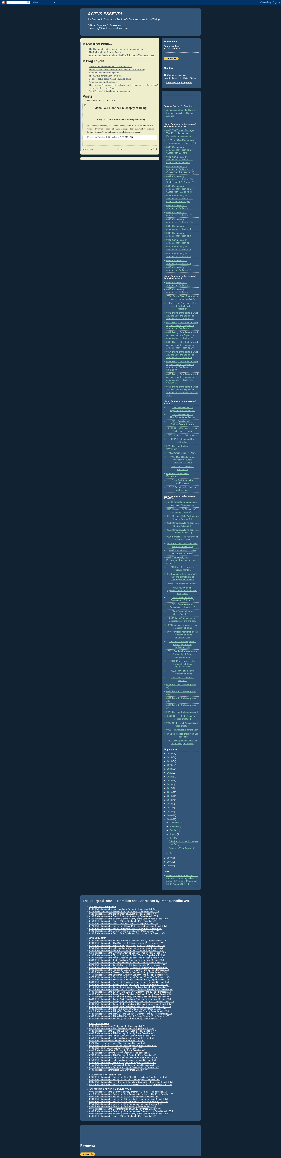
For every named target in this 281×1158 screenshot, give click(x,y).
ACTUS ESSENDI (105, 13)
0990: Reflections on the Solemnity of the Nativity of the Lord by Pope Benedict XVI (128, 1114)
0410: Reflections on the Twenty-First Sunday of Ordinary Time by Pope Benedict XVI (129, 987)
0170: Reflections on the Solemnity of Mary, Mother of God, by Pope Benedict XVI (128, 926)
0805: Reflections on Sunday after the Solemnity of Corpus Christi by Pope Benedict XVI (131, 1082)
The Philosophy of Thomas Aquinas (105, 52)
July (172, 838)
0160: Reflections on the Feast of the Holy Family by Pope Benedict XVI (123, 923)
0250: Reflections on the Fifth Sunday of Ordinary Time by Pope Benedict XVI (126, 948)
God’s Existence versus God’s (110, 66)
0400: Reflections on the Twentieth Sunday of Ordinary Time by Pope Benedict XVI (128, 984)
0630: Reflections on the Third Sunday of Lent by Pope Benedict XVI (121, 1033)
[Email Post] (131, 137)
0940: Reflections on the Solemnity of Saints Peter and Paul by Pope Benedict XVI (128, 1101)
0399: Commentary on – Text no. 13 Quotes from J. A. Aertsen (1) (180, 179)
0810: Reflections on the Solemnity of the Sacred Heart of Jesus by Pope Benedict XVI (130, 1084)
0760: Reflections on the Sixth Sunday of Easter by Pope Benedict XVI (122, 1062)
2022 (169, 769)
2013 (169, 800)
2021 (169, 773)
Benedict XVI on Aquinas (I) (182, 848)
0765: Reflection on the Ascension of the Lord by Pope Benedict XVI (121, 1065)
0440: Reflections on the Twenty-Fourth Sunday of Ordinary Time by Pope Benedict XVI (130, 994)
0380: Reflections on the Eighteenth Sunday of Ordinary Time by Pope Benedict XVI (129, 979)
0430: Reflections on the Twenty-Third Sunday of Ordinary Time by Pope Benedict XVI (130, 992)
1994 (169, 866)
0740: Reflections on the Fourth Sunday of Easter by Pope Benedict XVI (123, 1057)
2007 (169, 858)
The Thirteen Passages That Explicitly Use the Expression (123, 85)
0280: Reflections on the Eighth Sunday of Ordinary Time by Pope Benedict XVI (127, 955)
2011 (169, 808)
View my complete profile (179, 82)
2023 (169, 765)
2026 (169, 753)
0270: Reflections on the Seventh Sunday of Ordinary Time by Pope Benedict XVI (128, 953)
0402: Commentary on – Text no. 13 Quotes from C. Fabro (179, 150)
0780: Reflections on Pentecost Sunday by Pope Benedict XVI (118, 1070)
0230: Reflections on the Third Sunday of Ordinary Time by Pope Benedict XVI (126, 943)
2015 (169, 792)
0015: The (182, 730)
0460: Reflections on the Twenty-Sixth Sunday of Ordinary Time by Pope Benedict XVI (130, 999)
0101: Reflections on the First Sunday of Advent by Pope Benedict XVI (122, 909)
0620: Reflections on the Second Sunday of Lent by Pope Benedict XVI (123, 1031)
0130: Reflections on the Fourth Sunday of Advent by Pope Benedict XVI (123, 916)
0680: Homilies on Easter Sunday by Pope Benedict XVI (115, 1048)
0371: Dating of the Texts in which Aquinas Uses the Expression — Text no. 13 (182, 316)
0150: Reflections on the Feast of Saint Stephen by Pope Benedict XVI (122, 921)
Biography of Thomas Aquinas (103, 88)
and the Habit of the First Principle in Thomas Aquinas (121, 55)
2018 (169, 784)
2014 (169, 796)
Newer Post (87, 149)
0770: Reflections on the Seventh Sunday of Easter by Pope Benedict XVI (124, 1067)
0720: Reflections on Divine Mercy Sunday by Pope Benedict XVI (120, 1053)
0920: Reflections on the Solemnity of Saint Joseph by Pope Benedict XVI (124, 1096)
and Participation (104, 73)
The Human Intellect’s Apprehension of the (116, 49)
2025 (169, 757)
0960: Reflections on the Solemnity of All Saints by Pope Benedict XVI (122, 1106)
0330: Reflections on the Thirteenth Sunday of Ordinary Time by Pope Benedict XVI (128, 967)
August (173, 834)
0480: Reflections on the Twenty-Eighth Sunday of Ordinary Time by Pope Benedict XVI (130, 1004)
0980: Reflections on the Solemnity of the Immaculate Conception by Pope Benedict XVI (131, 1111)
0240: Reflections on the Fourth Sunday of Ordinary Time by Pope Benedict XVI (127, 945)
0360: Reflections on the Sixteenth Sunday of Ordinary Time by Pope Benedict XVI (128, 975)
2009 (169, 815)
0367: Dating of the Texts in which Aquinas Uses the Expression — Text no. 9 (182, 355)
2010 (169, 811)
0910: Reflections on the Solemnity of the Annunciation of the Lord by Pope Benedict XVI (131, 1094)
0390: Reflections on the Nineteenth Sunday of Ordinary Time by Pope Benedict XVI (129, 982)
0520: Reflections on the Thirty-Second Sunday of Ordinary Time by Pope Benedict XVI (130, 1014)
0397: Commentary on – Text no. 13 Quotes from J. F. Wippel (179, 199)
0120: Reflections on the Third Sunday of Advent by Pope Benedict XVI (123, 914)
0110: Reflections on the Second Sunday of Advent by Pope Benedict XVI (124, 911)
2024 (169, 761)
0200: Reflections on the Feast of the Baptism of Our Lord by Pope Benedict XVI (127, 933)
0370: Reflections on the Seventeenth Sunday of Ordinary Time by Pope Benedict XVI (130, 977)
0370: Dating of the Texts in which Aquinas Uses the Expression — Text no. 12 (182, 326)
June (172, 853)
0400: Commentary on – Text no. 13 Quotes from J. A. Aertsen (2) (180, 170)
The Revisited (105, 76)
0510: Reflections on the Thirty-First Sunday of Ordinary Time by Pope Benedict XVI (129, 1011)
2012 (169, 804)
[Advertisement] (118, 1136)
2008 (169, 819)
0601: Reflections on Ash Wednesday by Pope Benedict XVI (117, 1026)
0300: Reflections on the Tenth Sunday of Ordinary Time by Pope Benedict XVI (126, 960)
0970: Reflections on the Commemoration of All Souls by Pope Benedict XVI (125, 1109)
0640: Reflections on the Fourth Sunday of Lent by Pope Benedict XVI (122, 1036)
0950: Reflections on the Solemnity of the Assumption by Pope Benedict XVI (125, 1104)
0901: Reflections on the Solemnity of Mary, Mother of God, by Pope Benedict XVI (128, 1092)
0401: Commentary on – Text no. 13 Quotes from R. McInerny (179, 160)
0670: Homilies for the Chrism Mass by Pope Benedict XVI (117, 1043)
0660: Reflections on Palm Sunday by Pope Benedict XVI (116, 1040)
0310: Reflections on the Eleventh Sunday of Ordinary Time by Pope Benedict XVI (128, 962)
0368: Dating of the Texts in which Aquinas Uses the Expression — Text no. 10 (182, 345)
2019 (169, 781)
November (175, 826)
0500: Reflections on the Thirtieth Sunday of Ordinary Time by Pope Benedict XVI (127, 1009)
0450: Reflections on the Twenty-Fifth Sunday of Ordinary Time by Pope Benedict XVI (129, 997)
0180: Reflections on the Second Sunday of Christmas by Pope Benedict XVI (125, 928)
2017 (169, 788)
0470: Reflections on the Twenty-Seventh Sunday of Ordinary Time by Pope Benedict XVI (131, 1001)
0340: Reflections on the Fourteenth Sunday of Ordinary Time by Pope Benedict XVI (129, 970)
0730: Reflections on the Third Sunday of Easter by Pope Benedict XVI (122, 1055)
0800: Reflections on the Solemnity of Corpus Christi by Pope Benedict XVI (124, 1079)
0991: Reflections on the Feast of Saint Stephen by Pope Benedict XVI (122, 1116)
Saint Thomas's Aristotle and (109, 91)
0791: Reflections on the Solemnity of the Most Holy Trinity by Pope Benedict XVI (128, 1077)
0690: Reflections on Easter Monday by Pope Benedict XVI (117, 1050)
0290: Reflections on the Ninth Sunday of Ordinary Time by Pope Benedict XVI (126, 958)
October (174, 830)
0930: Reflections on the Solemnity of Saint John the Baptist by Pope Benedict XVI (128, 1099)
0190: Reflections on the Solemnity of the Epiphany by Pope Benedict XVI (124, 931)
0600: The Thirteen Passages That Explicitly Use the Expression (180, 133)
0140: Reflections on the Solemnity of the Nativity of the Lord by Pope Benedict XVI (128, 919)
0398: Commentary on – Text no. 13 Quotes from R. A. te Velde (179, 189)
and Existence (103, 82)
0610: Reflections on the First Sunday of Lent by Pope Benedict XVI (121, 1028)
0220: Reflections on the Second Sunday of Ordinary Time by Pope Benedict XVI (127, 940)
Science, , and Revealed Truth (110, 79)
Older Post (152, 149)
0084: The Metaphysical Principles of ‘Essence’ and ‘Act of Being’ (181, 560)
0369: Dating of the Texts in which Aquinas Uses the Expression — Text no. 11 (182, 335)
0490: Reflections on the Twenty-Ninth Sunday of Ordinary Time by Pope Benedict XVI (130, 1006)
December (175, 823)
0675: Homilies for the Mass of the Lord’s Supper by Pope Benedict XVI (123, 1045)
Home (120, 149)
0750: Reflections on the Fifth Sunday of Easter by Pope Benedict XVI (122, 1060)
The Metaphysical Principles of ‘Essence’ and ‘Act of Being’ (117, 70)
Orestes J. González (177, 75)
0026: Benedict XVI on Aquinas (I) (182, 712)
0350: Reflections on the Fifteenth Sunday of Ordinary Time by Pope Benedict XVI (128, 972)
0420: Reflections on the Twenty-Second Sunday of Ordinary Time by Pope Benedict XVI (131, 989)
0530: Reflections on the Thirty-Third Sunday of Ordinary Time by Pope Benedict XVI (129, 1016)
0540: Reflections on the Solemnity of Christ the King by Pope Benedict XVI (125, 1018)
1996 (169, 862)
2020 (169, 777)
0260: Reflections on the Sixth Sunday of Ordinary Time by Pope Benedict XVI (126, 950)
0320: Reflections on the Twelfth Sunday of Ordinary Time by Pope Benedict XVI (127, 965)
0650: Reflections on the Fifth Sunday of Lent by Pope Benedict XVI (121, 1038)
